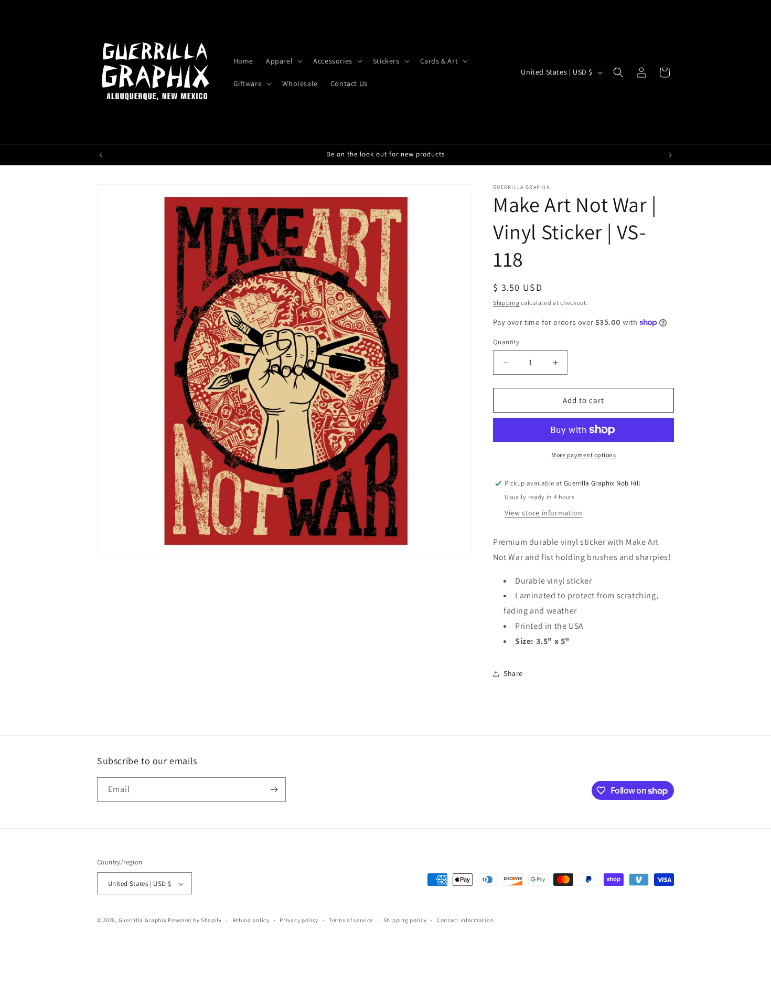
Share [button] (513, 673)
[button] (283, 61)
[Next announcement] (670, 155)
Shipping (506, 303)
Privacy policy (299, 920)
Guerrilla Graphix (143, 920)
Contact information (465, 920)
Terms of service (351, 920)
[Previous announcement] (100, 155)
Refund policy (251, 920)
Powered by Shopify (195, 920)
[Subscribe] (273, 789)
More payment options (583, 455)
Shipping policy (405, 920)
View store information (543, 512)
